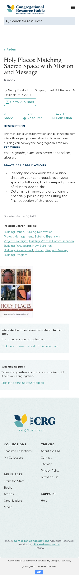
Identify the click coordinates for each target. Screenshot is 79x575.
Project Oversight (16, 241)
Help (44, 500)
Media (8, 507)
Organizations (13, 500)
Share (8, 118)
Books (8, 487)
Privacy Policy (50, 470)
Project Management (18, 236)
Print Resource (35, 116)
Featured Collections (17, 451)
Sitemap (46, 464)
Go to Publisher (22, 102)
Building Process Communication (51, 241)
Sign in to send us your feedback (23, 383)
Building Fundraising (17, 245)
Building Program (15, 255)
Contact (46, 457)
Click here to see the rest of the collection (30, 346)
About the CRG (51, 451)
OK (39, 572)
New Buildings (42, 245)
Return (12, 49)
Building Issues (14, 232)
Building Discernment (18, 250)
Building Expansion (47, 236)
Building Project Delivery (51, 250)
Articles (9, 494)
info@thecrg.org (32, 430)
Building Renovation (39, 232)
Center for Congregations (31, 540)
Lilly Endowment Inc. (46, 544)
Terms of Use (49, 477)
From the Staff (14, 481)
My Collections (13, 457)
